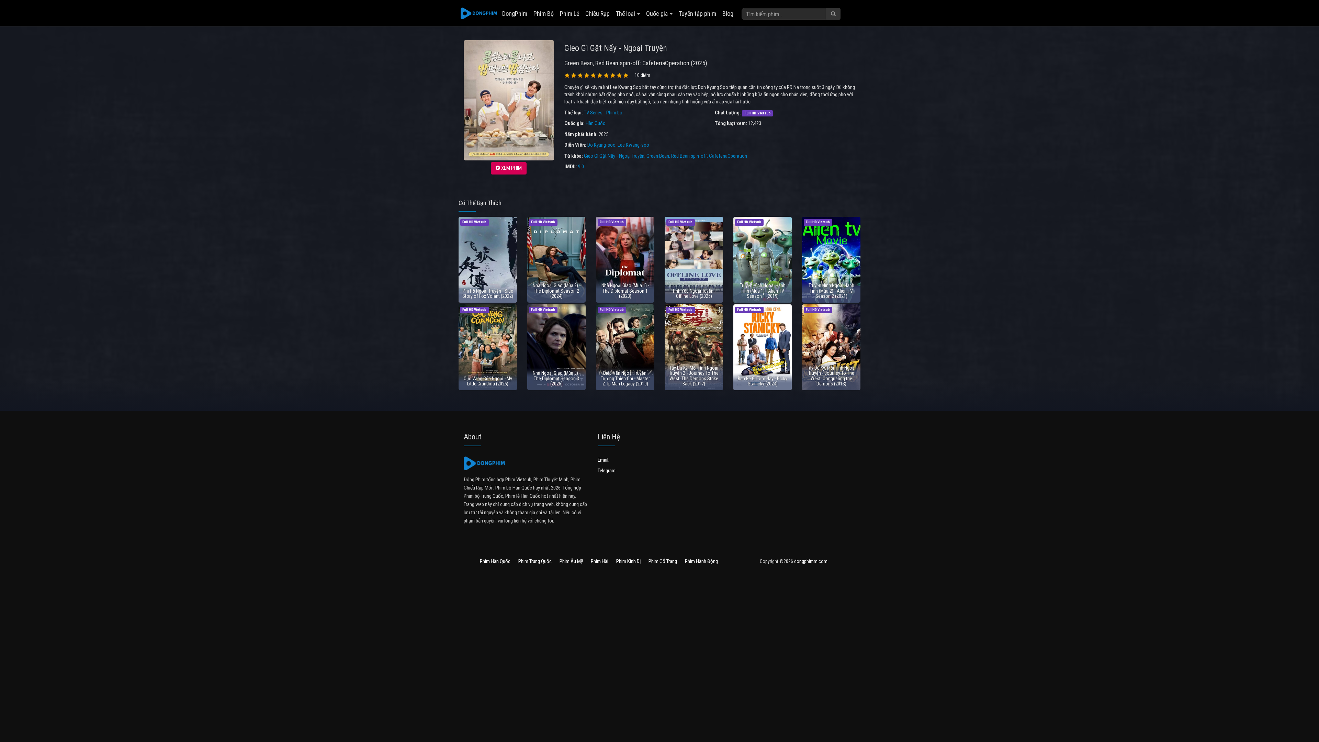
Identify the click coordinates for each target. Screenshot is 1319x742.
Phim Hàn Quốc (495, 561)
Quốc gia (657, 13)
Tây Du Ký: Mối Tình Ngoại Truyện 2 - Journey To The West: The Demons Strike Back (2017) (694, 375)
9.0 (581, 167)
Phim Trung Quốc (535, 561)
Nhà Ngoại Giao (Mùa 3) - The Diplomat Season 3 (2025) (556, 378)
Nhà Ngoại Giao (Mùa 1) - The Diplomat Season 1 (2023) (625, 291)
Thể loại (626, 13)
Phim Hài (599, 561)
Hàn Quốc (595, 123)
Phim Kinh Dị (628, 561)
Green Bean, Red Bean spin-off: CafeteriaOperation (696, 156)
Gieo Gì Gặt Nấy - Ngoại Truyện (614, 156)
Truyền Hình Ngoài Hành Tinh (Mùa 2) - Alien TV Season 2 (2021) (831, 291)
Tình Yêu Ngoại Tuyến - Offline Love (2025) (694, 293)
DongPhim (514, 13)
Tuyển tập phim (697, 13)
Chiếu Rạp (597, 13)
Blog (727, 13)
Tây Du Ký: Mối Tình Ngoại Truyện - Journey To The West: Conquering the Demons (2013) (831, 375)
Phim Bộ (543, 13)
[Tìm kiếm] (833, 14)
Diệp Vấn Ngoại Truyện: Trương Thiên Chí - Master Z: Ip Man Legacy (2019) (625, 378)
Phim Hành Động (701, 561)
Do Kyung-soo (601, 145)
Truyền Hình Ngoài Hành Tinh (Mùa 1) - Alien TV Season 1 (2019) (763, 291)
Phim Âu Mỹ (571, 561)
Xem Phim (511, 168)
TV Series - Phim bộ (603, 113)
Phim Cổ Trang (663, 561)
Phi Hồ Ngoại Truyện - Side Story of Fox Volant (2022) (487, 293)
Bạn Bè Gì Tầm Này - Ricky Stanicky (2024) (762, 381)
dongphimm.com (810, 561)
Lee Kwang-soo (633, 145)
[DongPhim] (479, 13)
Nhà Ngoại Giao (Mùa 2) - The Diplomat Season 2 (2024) (556, 291)
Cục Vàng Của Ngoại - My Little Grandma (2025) (488, 381)
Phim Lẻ (569, 13)
